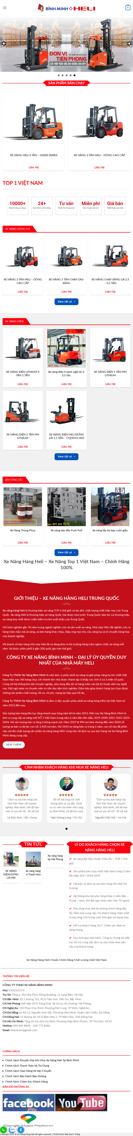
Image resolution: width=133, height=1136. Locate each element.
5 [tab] (75, 75)
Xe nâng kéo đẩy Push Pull (66, 530)
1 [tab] (59, 75)
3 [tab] (67, 75)
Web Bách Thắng (72, 1134)
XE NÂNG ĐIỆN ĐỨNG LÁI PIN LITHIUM (11, 874)
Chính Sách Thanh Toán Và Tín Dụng (27, 1065)
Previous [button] (4, 43)
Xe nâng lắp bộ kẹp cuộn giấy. (110, 530)
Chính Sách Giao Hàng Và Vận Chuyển (28, 1071)
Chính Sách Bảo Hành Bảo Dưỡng (25, 1076)
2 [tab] (63, 75)
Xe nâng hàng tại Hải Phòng (55, 858)
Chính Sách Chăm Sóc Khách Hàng (26, 1081)
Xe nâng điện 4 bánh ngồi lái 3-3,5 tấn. (66, 374)
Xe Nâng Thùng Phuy (22, 530)
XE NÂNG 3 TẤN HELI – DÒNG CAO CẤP (99, 155)
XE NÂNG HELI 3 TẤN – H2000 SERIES (33, 155)
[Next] (130, 131)
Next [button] (128, 43)
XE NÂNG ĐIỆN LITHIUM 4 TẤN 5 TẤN (22, 374)
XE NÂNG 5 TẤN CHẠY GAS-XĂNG (66, 281)
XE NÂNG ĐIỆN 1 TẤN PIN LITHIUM (110, 374)
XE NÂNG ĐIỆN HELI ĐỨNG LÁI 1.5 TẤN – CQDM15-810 (66, 436)
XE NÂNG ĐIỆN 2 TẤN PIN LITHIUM (22, 436)
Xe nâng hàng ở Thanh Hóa (33, 873)
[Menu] (5, 7)
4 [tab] (71, 75)
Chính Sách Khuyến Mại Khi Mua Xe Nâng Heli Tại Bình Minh (42, 1060)
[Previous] (2, 131)
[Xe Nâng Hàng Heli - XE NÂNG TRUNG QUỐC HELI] (66, 7)
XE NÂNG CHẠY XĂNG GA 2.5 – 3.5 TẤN (110, 281)
